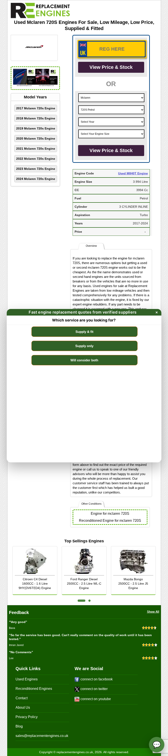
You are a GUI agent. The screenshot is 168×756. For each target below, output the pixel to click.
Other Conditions (91, 503)
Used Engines (27, 679)
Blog (19, 726)
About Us (23, 707)
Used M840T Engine (133, 173)
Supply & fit (84, 332)
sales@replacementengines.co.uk (42, 736)
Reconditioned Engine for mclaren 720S (110, 520)
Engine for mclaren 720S (110, 513)
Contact (22, 698)
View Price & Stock (111, 67)
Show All (153, 611)
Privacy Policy (27, 717)
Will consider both (84, 360)
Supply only (84, 346)
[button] (81, 601)
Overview (91, 245)
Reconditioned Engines (34, 688)
